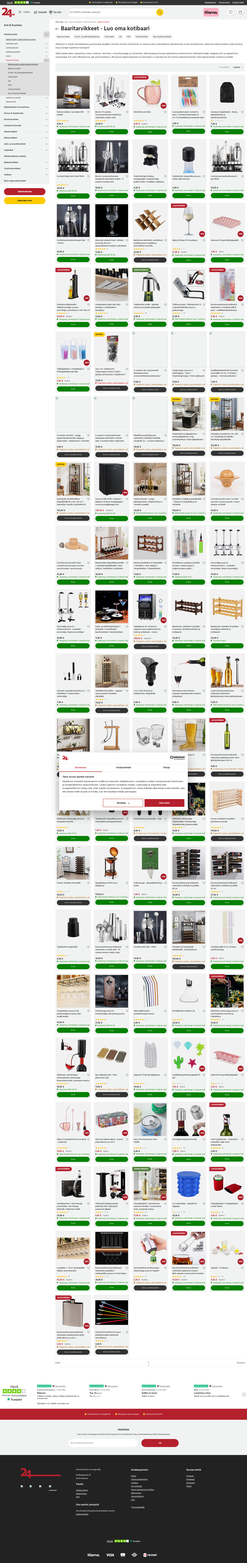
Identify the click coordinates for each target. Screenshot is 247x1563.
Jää (9, 81)
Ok (160, 1443)
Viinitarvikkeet (14, 89)
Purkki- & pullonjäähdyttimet (20, 72)
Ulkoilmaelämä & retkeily (15, 156)
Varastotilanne (137, 1496)
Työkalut (8, 174)
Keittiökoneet (12, 43)
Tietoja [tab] (166, 767)
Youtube (190, 1476)
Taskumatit (12, 77)
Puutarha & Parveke (12, 125)
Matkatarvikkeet (11, 162)
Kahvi (8, 56)
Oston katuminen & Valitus (142, 1489)
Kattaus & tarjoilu (13, 97)
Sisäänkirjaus (81, 1493)
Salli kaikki (164, 803)
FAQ (78, 1497)
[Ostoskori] (240, 12)
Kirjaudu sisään (238, 2)
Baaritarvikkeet (12, 60)
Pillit (10, 85)
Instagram (190, 1483)
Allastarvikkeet (10, 131)
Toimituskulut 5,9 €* (150, 2)
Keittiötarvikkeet (13, 52)
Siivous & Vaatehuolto (13, 113)
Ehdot (133, 1476)
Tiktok (189, 1486)
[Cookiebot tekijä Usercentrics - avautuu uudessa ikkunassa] (172, 758)
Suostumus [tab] (80, 767)
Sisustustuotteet (11, 119)
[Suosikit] (230, 12)
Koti (66, 22)
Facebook (190, 1479)
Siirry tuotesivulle (150, 260)
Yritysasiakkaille (138, 1507)
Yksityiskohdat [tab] (123, 767)
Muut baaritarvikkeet (17, 93)
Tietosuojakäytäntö (139, 1479)
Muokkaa (121, 803)
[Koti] (8, 12)
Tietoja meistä (224, 2)
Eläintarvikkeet (10, 138)
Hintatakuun (25, 191)
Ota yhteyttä (136, 1486)
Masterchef (11, 102)
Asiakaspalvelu (210, 2)
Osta (73, 131)
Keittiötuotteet (10, 34)
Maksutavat (136, 1493)
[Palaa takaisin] (57, 29)
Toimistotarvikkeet (12, 168)
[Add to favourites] (88, 112)
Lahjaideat (8, 150)
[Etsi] (159, 12)
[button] (238, 67)
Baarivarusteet (14, 68)
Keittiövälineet (12, 48)
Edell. (58, 1363)
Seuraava (241, 1363)
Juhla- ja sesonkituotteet (14, 144)
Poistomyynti (24, 200)
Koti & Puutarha (13, 25)
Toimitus (134, 1483)
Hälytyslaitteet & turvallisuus (16, 107)
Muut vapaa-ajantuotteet (15, 181)
